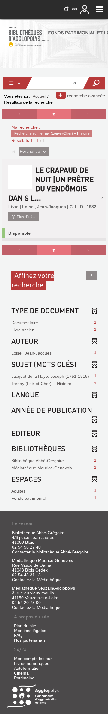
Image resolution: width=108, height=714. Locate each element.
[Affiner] (54, 114)
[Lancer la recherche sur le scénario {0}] (93, 83)
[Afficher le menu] (99, 9)
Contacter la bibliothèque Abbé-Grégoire (50, 552)
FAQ (18, 635)
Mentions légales (30, 630)
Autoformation (27, 668)
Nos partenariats (30, 640)
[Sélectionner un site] (75, 9)
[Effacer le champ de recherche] (75, 83)
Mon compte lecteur (33, 658)
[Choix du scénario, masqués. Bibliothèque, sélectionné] (17, 83)
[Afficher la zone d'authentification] (85, 9)
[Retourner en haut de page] (91, 275)
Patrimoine (24, 677)
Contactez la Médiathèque (37, 579)
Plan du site (25, 625)
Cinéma (21, 673)
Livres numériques (31, 663)
